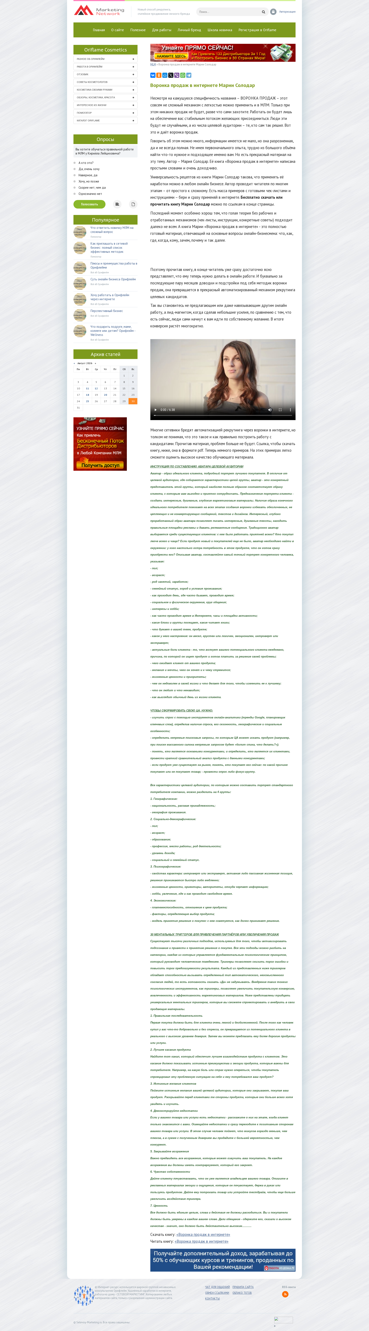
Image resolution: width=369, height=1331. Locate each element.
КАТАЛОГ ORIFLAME (88, 120)
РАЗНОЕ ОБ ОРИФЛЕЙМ (90, 59)
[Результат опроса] (117, 204)
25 (87, 401)
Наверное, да (87, 175)
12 (96, 388)
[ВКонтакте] (152, 75)
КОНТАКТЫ (212, 1298)
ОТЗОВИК (82, 74)
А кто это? (86, 163)
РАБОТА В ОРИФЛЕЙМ (89, 66)
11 (87, 388)
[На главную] (99, 11)
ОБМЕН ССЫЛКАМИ (217, 1293)
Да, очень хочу (89, 169)
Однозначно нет (90, 194)
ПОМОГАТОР (84, 113)
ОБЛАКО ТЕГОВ (242, 1293)
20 (105, 394)
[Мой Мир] (164, 75)
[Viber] (176, 75)
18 (87, 394)
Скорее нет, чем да (92, 187)
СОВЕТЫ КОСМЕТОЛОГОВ (92, 82)
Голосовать (89, 204)
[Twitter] (170, 75)
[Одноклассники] (158, 75)
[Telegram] (188, 75)
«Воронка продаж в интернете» (203, 1234)
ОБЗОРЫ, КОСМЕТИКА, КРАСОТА (96, 97)
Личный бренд (189, 30)
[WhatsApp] (182, 75)
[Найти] (263, 11)
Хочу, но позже (88, 181)
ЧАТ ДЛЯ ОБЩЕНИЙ (217, 1287)
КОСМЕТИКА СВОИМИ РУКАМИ (94, 89)
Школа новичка (220, 30)
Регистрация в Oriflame (257, 30)
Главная (99, 30)
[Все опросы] (133, 204)
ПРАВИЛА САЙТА (243, 1287)
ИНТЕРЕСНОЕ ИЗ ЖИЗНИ (91, 105)
